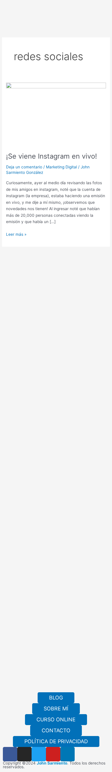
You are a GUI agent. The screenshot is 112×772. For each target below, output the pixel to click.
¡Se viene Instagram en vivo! (51, 156)
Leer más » (16, 234)
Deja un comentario (24, 167)
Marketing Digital (61, 167)
